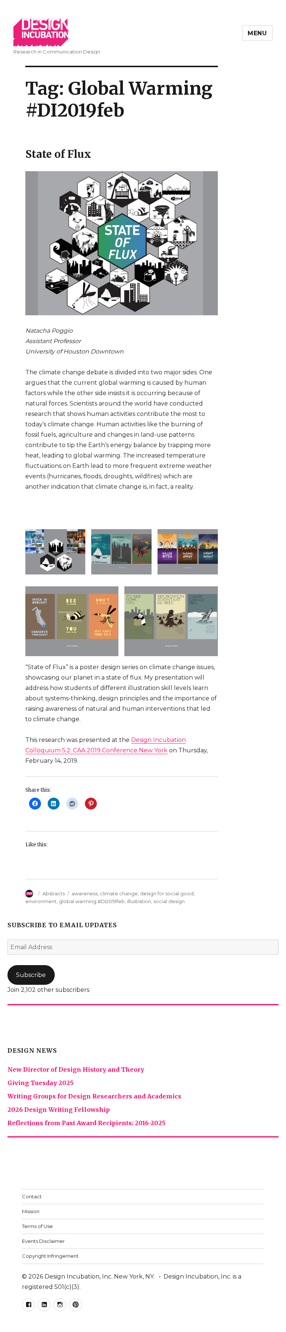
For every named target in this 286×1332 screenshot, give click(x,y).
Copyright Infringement (50, 1256)
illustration (139, 901)
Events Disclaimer (43, 1241)
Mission (30, 1211)
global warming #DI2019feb (92, 901)
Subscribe (31, 974)
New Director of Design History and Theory (75, 1069)
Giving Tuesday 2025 (40, 1083)
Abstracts (53, 893)
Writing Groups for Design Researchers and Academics (94, 1096)
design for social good (167, 893)
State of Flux (58, 154)
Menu (257, 33)
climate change (119, 893)
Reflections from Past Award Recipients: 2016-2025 (86, 1123)
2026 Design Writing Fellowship (58, 1109)
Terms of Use (37, 1226)
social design (169, 901)
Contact (32, 1196)
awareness (85, 893)
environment (41, 901)
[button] (55, 548)
